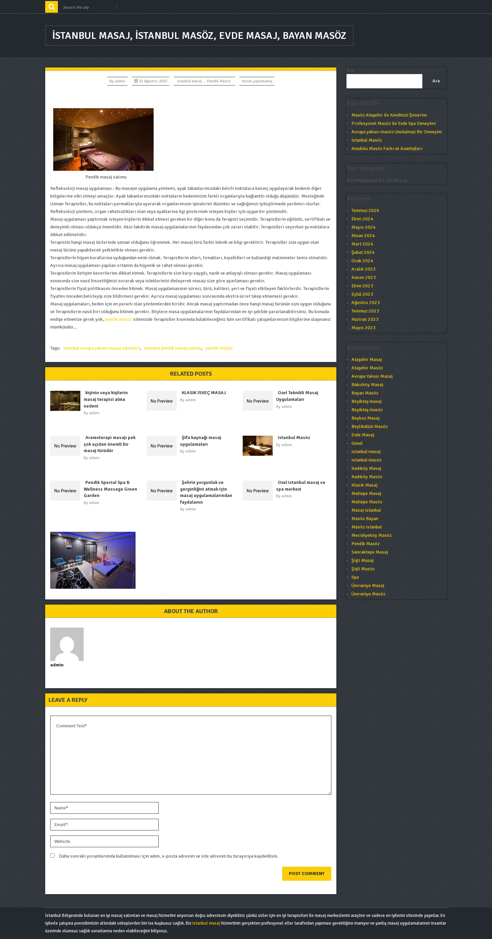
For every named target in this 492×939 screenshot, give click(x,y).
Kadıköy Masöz (366, 477)
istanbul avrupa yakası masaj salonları (101, 348)
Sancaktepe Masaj (369, 552)
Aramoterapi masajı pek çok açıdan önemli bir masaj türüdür (110, 444)
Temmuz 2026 (365, 210)
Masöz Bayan (364, 518)
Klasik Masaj (364, 485)
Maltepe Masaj (366, 493)
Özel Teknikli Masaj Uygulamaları (297, 396)
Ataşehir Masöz (367, 368)
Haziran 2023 (365, 319)
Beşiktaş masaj (366, 401)
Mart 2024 (362, 244)
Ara (350, 70)
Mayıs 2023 (363, 328)
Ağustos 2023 (365, 302)
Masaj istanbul (366, 510)
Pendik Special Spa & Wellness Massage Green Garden (110, 489)
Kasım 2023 (363, 277)
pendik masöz (219, 348)
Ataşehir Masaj (366, 359)
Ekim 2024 (362, 219)
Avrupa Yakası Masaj (372, 376)
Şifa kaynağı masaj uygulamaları (200, 441)
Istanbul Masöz (294, 437)
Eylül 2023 (362, 294)
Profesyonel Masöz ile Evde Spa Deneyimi (393, 123)
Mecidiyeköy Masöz (371, 535)
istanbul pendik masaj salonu (172, 348)
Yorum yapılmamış (257, 81)
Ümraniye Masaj (367, 585)
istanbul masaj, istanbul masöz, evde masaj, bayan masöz (199, 35)
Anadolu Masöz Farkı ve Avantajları (386, 148)
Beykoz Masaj (365, 418)
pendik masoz (118, 319)
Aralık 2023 (363, 269)
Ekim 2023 (362, 286)
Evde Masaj (362, 435)
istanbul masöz (366, 460)
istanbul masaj (189, 81)
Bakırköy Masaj (367, 384)
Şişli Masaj (362, 560)
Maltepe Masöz (366, 502)
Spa (355, 577)
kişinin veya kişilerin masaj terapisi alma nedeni (106, 399)
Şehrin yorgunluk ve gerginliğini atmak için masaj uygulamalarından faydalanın (206, 492)
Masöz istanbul (366, 527)
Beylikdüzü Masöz (369, 426)
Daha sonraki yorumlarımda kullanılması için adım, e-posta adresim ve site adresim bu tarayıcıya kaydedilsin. (168, 856)
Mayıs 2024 (363, 227)
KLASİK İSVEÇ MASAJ (204, 392)
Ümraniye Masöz (368, 594)
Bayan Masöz (364, 393)
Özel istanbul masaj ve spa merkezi (300, 486)
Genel (357, 443)
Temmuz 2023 (365, 311)
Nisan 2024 (363, 235)
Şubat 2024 (363, 252)
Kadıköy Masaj (366, 468)
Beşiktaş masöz (367, 410)
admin (120, 81)
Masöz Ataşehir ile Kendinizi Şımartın (389, 115)
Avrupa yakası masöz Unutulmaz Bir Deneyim (396, 132)
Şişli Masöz (363, 569)
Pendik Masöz (219, 81)
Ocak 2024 (362, 261)
